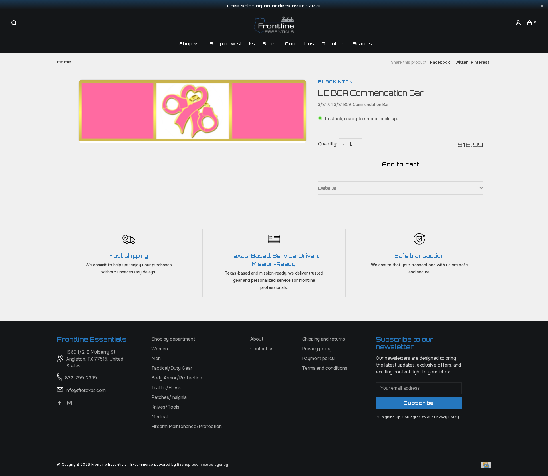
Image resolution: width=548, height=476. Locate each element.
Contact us (299, 43)
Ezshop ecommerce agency (202, 464)
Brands (362, 43)
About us (333, 43)
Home (64, 61)
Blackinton (335, 81)
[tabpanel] (193, 110)
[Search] (14, 23)
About (256, 339)
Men (156, 358)
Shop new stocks (232, 43)
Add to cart (400, 164)
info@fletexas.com (86, 390)
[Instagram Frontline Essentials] (69, 403)
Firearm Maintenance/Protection (186, 426)
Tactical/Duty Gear (171, 368)
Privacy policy (316, 349)
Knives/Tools (165, 407)
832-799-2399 (81, 378)
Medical (159, 417)
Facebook (440, 62)
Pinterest (480, 62)
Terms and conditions (324, 368)
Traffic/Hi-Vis (166, 388)
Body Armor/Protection (176, 378)
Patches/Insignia (169, 397)
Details (327, 188)
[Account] (519, 23)
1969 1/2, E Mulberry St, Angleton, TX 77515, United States (94, 359)
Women (159, 349)
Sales (270, 43)
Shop (186, 43)
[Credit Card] (486, 467)
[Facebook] (59, 403)
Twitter (460, 62)
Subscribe (419, 403)
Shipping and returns (323, 339)
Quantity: (327, 144)
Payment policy (318, 358)
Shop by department (173, 339)
